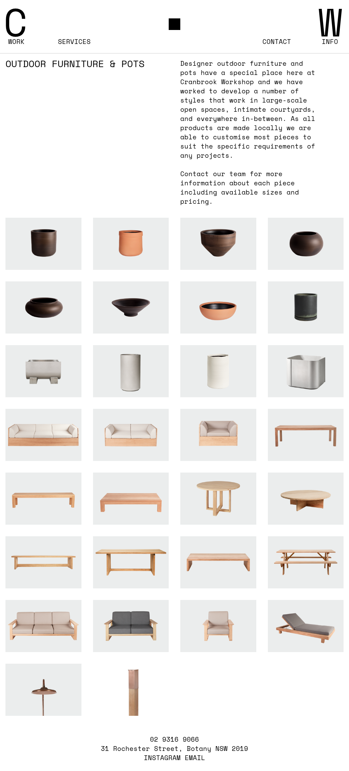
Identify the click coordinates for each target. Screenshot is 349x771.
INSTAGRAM (162, 757)
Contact (276, 41)
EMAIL (195, 757)
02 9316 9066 (174, 739)
